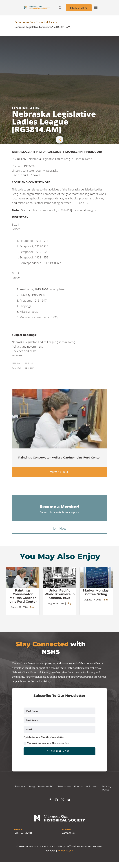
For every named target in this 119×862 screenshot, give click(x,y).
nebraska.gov (65, 850)
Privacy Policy (106, 788)
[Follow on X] (62, 799)
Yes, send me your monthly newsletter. (48, 743)
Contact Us (68, 833)
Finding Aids (26, 108)
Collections (19, 786)
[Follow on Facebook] (50, 799)
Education (64, 786)
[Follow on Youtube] (68, 799)
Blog (32, 607)
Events (78, 786)
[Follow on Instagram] (56, 799)
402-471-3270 (23, 833)
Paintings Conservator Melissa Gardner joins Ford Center (59, 457)
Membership (46, 786)
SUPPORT (66, 829)
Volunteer (92, 786)
